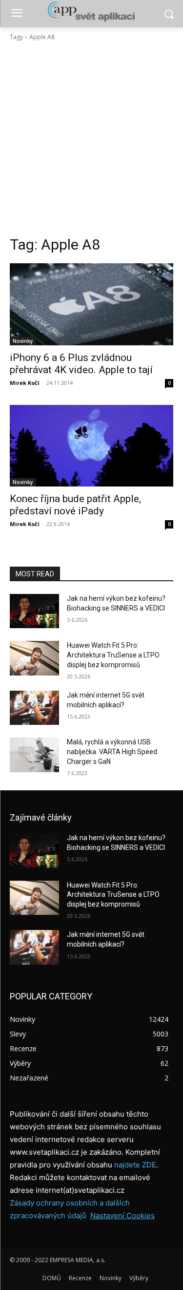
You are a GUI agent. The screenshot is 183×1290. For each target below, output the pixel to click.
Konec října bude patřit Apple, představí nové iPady (75, 505)
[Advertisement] (91, 138)
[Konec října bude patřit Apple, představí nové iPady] (91, 446)
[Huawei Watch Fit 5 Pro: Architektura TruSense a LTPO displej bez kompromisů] (34, 658)
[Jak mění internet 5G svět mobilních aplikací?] (34, 708)
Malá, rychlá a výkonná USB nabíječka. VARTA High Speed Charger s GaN (112, 751)
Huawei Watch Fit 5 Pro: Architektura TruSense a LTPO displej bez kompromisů (113, 654)
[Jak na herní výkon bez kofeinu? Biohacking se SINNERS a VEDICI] (34, 611)
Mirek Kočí (25, 382)
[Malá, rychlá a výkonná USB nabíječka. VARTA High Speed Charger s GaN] (34, 755)
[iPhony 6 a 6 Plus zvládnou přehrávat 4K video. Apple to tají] (91, 304)
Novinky (23, 341)
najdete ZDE (135, 1164)
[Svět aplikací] (91, 11)
